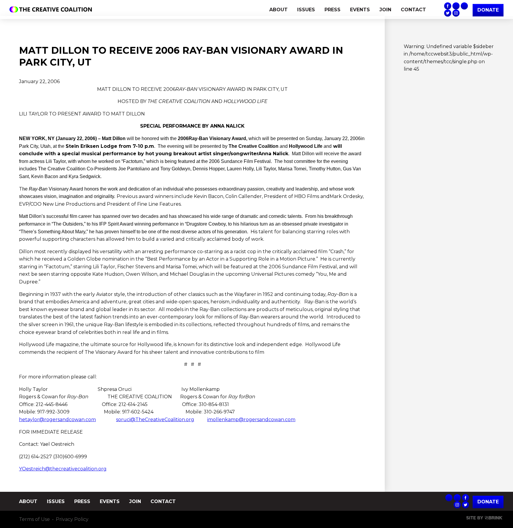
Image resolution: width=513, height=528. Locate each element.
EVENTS (360, 9)
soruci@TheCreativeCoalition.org (155, 419)
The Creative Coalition (52, 9)
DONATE (488, 10)
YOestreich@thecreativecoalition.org (63, 469)
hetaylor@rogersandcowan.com (57, 419)
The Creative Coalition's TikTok (464, 5)
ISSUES (306, 9)
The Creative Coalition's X (447, 13)
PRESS (332, 9)
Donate (488, 502)
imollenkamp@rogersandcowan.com (251, 419)
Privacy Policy (72, 519)
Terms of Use (34, 519)
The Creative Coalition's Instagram (456, 13)
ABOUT (278, 9)
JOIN (385, 9)
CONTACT (413, 9)
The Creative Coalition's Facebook (447, 5)
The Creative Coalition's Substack (456, 5)
